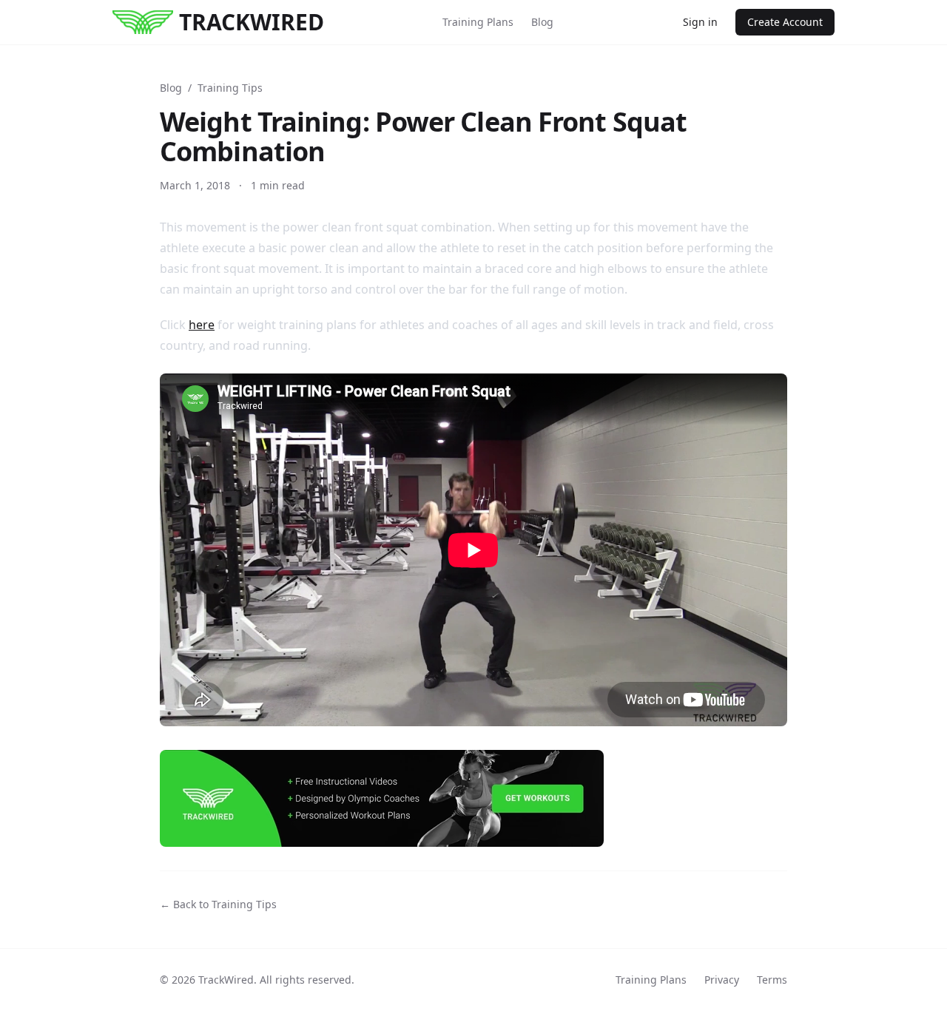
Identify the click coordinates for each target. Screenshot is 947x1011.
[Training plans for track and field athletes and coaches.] (473, 798)
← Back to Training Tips (218, 904)
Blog (542, 22)
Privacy (721, 980)
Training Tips (230, 88)
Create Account (785, 22)
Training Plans (477, 22)
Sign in (700, 22)
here (202, 325)
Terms (772, 980)
